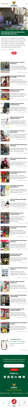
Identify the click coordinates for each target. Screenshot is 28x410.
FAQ (27, 393)
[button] (25, 3)
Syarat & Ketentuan (17, 393)
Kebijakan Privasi (5, 393)
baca (14, 55)
